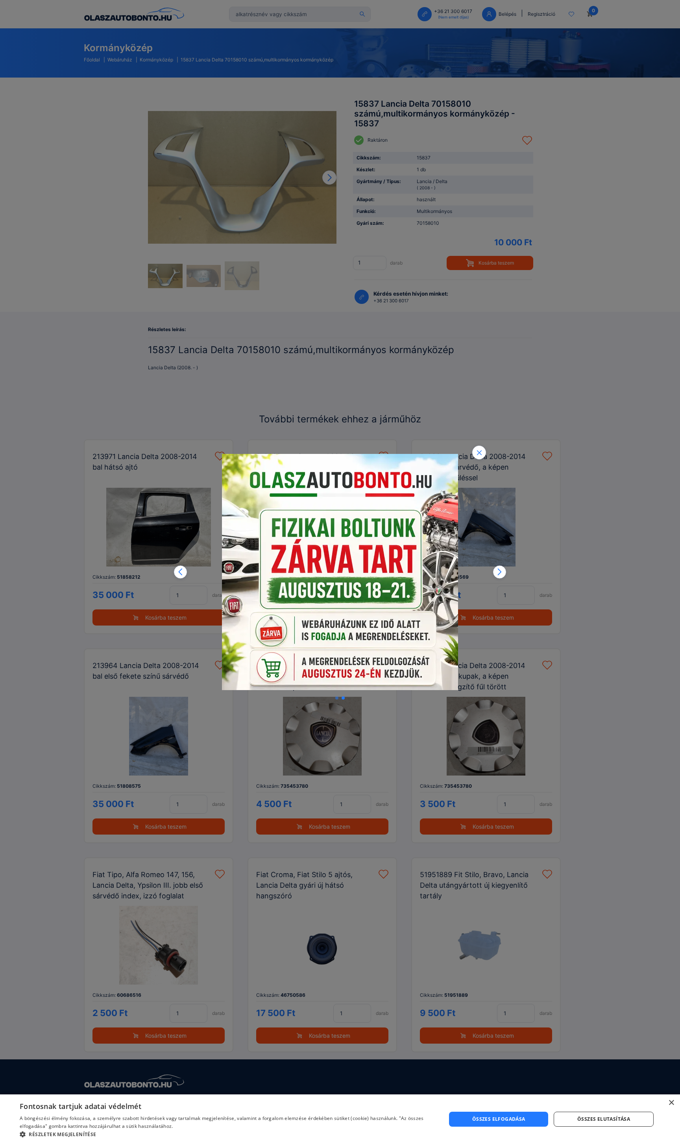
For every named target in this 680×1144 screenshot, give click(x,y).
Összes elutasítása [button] (603, 1119)
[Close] (479, 452)
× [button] (671, 1103)
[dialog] (340, 1119)
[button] (180, 572)
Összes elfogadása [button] (498, 1119)
